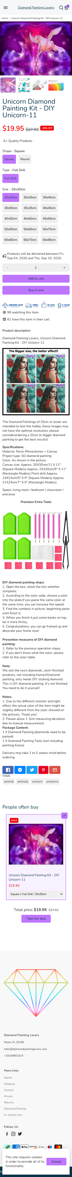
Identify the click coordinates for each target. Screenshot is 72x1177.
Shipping (9, 1084)
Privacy (8, 1096)
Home (5, 18)
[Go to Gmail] (54, 770)
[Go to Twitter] (32, 770)
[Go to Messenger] (20, 770)
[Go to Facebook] (8, 770)
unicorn (37, 781)
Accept (56, 1161)
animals (22, 781)
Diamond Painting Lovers (36, 7)
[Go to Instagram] (13, 1135)
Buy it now (36, 290)
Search (8, 1078)
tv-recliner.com (13, 1115)
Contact (9, 1090)
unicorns (52, 781)
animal (9, 781)
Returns (9, 1102)
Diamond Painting (15, 1109)
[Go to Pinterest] (43, 770)
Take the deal (36, 918)
